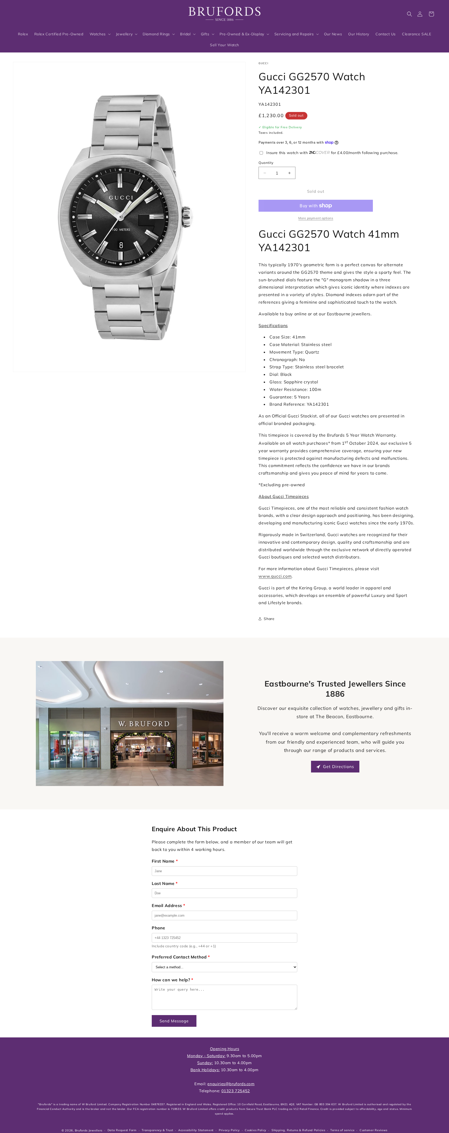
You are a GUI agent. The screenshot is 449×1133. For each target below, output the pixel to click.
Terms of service (342, 1130)
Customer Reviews (373, 1130)
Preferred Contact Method (181, 956)
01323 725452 (235, 1090)
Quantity (266, 163)
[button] (409, 14)
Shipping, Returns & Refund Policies (298, 1130)
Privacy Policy (229, 1130)
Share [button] (269, 618)
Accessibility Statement (196, 1130)
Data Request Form (122, 1130)
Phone (158, 927)
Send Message (174, 1020)
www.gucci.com (275, 576)
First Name (165, 861)
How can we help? (172, 979)
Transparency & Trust (157, 1130)
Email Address (168, 905)
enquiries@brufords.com (230, 1083)
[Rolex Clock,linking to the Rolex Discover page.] (32, 13)
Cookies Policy (255, 1130)
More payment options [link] (315, 218)
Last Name (165, 883)
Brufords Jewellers (88, 1130)
